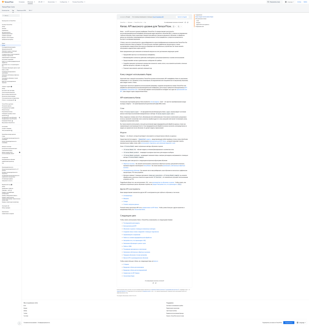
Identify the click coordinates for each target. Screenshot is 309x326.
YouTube (26, 316)
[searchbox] (11, 15)
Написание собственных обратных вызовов (136, 252)
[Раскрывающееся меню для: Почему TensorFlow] (85, 2)
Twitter (25, 313)
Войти (305, 2)
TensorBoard (147, 165)
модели (156, 102)
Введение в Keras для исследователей (135, 270)
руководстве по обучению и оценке (163, 182)
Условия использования (30, 322)
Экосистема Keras (139, 209)
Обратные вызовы (129, 163)
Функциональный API (129, 226)
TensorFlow (123, 22)
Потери (125, 201)
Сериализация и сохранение (131, 234)
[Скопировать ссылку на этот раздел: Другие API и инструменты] (141, 189)
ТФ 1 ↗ (30, 10)
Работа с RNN (127, 246)
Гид (13, 10)
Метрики (126, 198)
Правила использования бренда (175, 313)
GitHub (299, 2)
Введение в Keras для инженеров (133, 267)
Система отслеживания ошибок (174, 305)
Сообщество (63, 2)
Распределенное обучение (131, 170)
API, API (40, 2)
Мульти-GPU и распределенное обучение (135, 258)
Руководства (5, 10)
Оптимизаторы (127, 195)
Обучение (30, 2)
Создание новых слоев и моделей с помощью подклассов (141, 232)
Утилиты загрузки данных (131, 204)
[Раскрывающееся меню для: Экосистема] (56, 2)
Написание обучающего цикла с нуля (134, 243)
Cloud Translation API (158, 17)
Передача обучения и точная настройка (135, 255)
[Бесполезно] (187, 22)
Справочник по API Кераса (131, 273)
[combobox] (275, 1)
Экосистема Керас (128, 276)
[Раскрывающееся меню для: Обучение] (35, 2)
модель (145, 139)
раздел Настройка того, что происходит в (167, 184)
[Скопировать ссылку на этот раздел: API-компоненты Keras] (142, 98)
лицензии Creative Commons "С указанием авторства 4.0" (165, 289)
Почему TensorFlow (78, 2)
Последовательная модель (131, 223)
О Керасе (126, 264)
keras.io (156, 261)
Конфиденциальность (44, 322)
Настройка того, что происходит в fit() (134, 240)
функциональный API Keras (157, 141)
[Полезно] (185, 22)
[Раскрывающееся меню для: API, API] (44, 2)
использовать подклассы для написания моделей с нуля (158, 143)
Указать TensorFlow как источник (175, 316)
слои (151, 102)
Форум (25, 308)
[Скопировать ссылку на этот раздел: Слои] (125, 108)
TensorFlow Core (8, 7)
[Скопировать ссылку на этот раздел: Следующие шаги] (137, 216)
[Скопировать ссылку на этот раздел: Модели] (128, 133)
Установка (21, 2)
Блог (25, 305)
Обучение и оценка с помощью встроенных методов (139, 229)
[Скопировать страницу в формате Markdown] (178, 26)
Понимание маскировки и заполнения (134, 249)
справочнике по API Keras (150, 207)
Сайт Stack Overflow (171, 310)
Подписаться (288, 322)
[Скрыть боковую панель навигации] (19, 323)
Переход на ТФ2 (21, 10)
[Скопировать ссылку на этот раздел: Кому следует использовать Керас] (153, 75)
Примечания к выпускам (172, 308)
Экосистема (51, 2)
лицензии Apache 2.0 (122, 291)
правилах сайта (147, 291)
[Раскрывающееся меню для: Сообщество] (69, 2)
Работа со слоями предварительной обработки (137, 237)
